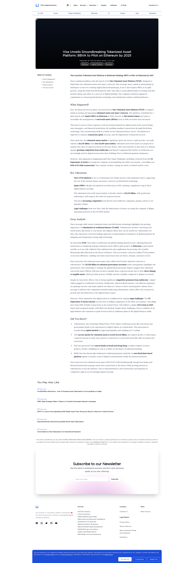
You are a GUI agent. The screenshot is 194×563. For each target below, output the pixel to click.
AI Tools (123, 5)
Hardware (152, 13)
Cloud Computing (84, 514)
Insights (103, 5)
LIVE (41, 13)
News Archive (145, 511)
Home (56, 13)
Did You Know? (78, 318)
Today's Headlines (74, 13)
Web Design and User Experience (89, 534)
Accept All (125, 559)
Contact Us (153, 5)
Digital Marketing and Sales (87, 517)
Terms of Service (125, 526)
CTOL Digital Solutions (48, 5)
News (75, 5)
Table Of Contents (44, 75)
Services (83, 5)
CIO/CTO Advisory (84, 511)
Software (113, 5)
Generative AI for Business (87, 522)
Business (94, 13)
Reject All (154, 559)
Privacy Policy (124, 522)
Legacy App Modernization (87, 532)
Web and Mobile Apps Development (90, 527)
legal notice (109, 554)
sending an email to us (100, 442)
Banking (85, 64)
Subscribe (114, 479)
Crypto (122, 13)
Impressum (123, 537)
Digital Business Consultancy (88, 529)
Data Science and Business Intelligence (91, 519)
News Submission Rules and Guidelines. (78, 439)
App (137, 13)
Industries (92, 5)
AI (109, 13)
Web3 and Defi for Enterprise (88, 524)
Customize (139, 559)
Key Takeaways (78, 172)
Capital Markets (96, 64)
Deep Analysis (77, 219)
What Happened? (79, 104)
